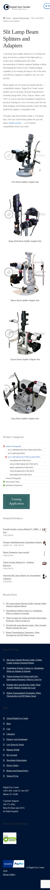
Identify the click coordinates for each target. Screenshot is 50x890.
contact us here (15, 123)
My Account (12, 755)
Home (8, 18)
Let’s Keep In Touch (15, 744)
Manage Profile (13, 750)
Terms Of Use (12, 776)
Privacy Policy (13, 765)
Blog (9, 723)
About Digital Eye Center (17, 718)
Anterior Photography (21, 18)
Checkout (11, 734)
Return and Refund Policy (18, 771)
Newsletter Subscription (17, 760)
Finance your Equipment (17, 739)
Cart (8, 729)
